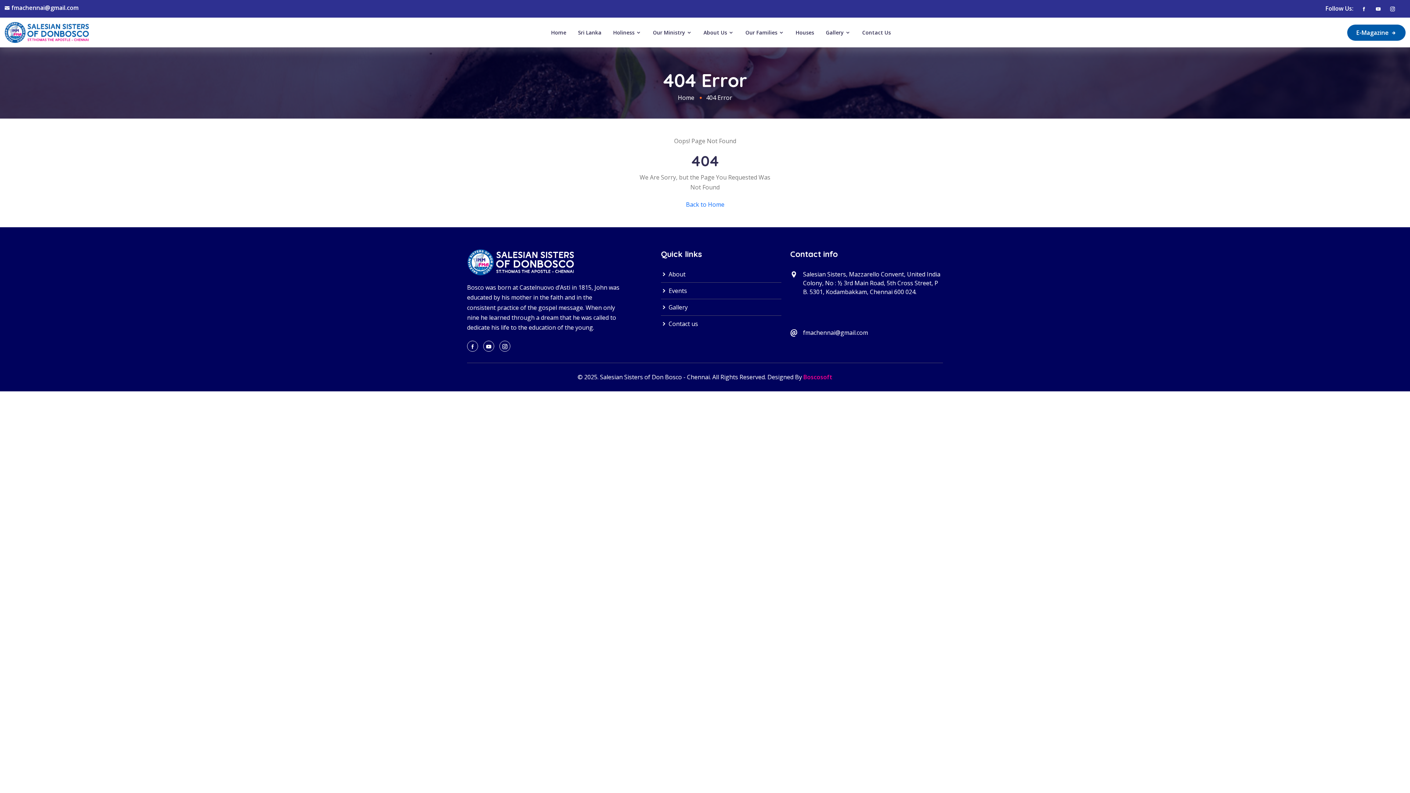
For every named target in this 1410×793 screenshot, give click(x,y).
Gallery (835, 32)
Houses (805, 32)
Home (558, 32)
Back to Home (705, 204)
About (676, 274)
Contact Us (876, 32)
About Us (716, 32)
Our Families (762, 32)
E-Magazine (1373, 33)
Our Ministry (670, 32)
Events (677, 291)
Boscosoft (817, 377)
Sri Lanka (589, 32)
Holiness (624, 32)
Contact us (682, 324)
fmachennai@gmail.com (45, 8)
